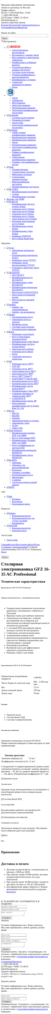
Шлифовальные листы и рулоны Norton (23, 205)
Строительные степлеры (23, 172)
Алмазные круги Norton (23, 209)
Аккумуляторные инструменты (20, 51)
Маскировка (17, 477)
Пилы (14, 87)
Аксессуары (17, 122)
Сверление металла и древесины (22, 357)
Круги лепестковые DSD (23, 438)
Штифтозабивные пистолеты (25, 187)
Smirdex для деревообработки (20, 308)
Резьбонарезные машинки (24, 137)
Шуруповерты (18, 103)
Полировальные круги (22, 317)
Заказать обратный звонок (13, 22)
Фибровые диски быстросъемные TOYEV (23, 264)
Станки (15, 194)
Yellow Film (17, 428)
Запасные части (19, 530)
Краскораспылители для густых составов (23, 519)
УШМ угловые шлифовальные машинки (23, 133)
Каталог (12, 544)
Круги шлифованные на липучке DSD (23, 446)
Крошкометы (18, 523)
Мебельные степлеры (22, 174)
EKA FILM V (18, 275)
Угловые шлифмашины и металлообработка (23, 76)
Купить (5, 557)
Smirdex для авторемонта (23, 312)
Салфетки (16, 480)
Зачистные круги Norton (23, 211)
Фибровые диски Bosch (23, 334)
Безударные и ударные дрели (25, 55)
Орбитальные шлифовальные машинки (23, 158)
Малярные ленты (20, 324)
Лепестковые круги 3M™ (24, 371)
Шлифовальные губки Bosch (25, 342)
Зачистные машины (21, 105)
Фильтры (16, 499)
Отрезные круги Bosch (22, 351)
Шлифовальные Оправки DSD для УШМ (23, 441)
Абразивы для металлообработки (20, 466)
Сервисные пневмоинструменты (21, 83)
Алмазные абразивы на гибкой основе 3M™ (22, 394)
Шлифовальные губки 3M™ (25, 391)
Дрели (15, 98)
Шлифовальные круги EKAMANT (22, 278)
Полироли (16, 470)
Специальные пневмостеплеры (20, 178)
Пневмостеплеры (20, 169)
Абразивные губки (20, 423)
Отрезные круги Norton (23, 214)
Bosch (31, 544)
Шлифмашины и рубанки (24, 80)
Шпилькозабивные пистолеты (21, 183)
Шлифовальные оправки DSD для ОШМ (23, 434)
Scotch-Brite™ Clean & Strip (24, 379)
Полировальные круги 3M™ (25, 381)
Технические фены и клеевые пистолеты (21, 68)
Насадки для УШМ (15, 199)
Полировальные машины (23, 108)
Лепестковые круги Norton (24, 219)
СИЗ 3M (16, 366)
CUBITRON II (18, 398)
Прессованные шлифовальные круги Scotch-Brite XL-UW (25, 405)
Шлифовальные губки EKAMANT (22, 283)
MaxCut (15, 413)
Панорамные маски (21, 504)
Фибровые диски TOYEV (24, 260)
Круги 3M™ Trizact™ (22, 376)
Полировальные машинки (24, 145)
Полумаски (17, 501)
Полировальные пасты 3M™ (25, 383)
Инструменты (22, 544)
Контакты (11, 892)
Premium (16, 418)
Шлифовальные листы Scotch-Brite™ (22, 387)
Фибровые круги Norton (23, 216)
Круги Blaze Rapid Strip (23, 238)
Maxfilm (15, 416)
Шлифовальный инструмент (25, 192)
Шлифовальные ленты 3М (24, 401)
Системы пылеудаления (23, 72)
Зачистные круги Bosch (23, 349)
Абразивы (16, 462)
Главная (4, 544)
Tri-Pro (15, 425)
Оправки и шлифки (21, 472)
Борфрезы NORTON (21, 236)
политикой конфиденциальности (32, 956)
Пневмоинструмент (21, 120)
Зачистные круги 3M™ (22, 374)
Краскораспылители (21, 516)
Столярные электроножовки (14, 547)
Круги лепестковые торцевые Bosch (21, 338)
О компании (7, 961)
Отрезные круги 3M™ (22, 369)
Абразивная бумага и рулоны (25, 420)
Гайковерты (17, 100)
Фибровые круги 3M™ (22, 364)
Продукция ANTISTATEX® (25, 292)
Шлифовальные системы (23, 196)
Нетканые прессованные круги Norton (23, 222)
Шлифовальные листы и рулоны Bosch (23, 345)
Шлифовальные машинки (24, 140)
